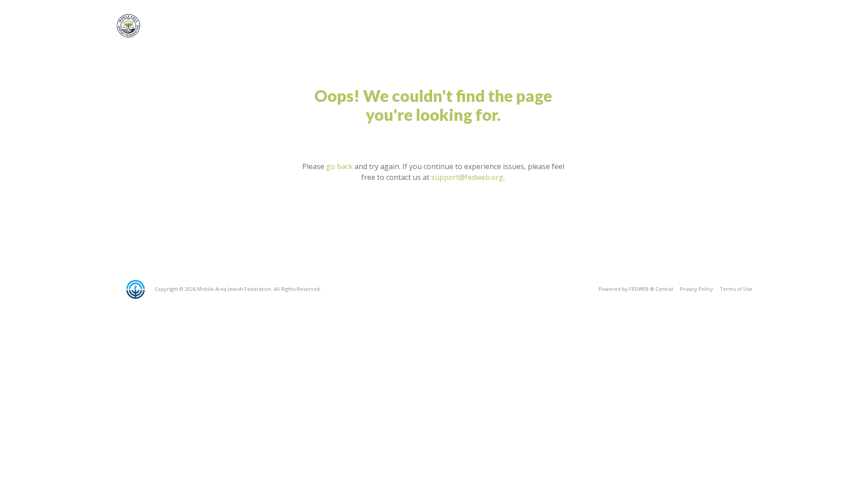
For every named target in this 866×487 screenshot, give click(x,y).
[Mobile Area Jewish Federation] (129, 26)
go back (339, 166)
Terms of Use (736, 288)
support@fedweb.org (467, 177)
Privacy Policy (696, 288)
